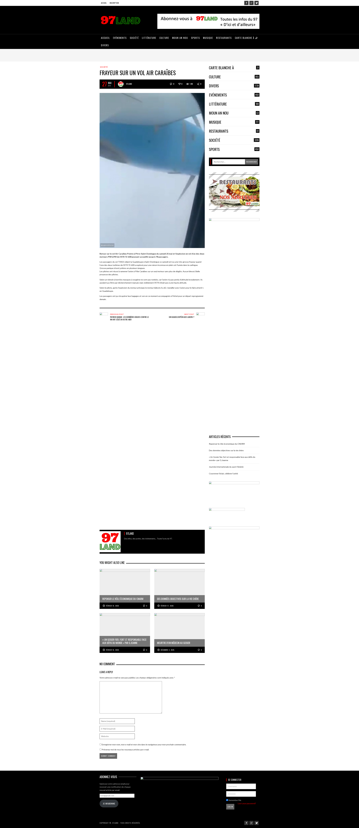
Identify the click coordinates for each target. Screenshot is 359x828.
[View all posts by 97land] (121, 84)
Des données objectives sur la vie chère (226, 450)
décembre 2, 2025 (167, 650)
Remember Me (234, 800)
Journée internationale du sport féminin (226, 467)
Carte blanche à (234, 68)
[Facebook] (246, 3)
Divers (234, 86)
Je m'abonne (109, 803)
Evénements (234, 95)
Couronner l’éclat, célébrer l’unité (223, 473)
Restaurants (234, 131)
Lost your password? (247, 803)
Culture (234, 77)
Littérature (234, 104)
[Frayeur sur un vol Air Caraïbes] (152, 170)
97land (129, 83)
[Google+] (251, 3)
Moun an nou (234, 113)
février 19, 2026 (112, 606)
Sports (234, 149)
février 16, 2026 (112, 650)
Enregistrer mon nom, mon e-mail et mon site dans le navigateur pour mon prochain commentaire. (144, 744)
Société (104, 67)
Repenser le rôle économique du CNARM (227, 444)
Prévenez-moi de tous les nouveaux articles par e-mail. (125, 749)
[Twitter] (256, 3)
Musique (234, 122)
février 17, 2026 (167, 606)
